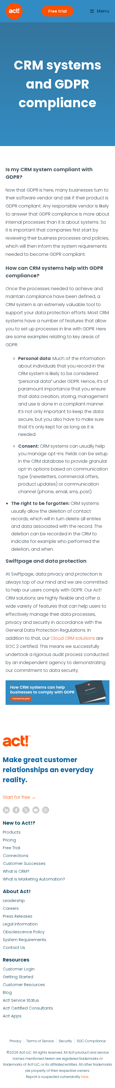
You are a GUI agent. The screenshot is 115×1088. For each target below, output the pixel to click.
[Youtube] (35, 810)
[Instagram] (45, 810)
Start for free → (19, 797)
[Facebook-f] (16, 810)
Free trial (57, 11)
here (84, 1076)
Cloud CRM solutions (73, 638)
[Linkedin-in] (6, 810)
